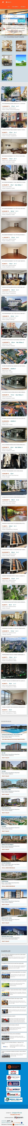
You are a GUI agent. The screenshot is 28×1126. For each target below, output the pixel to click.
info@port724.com (17, 1112)
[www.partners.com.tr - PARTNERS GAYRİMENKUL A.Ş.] (13, 1077)
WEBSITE (9, 2)
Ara (22, 20)
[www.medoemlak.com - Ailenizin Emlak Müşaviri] (13, 1099)
